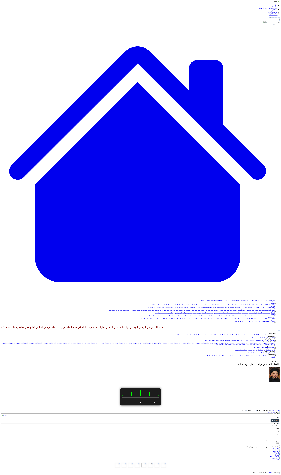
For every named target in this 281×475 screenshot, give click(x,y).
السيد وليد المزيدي (145, 315)
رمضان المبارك (225, 355)
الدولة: (277, 431)
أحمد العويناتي (244, 313)
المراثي (273, 311)
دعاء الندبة (191, 304)
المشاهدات (253, 410)
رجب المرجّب (240, 355)
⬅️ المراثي (277, 454)
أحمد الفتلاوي (233, 315)
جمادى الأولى (253, 355)
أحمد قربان (215, 313)
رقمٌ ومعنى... (145, 318)
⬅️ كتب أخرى (277, 449)
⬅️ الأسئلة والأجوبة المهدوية (273, 456)
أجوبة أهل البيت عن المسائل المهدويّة (224, 334)
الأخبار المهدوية (224, 300)
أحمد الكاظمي (227, 313)
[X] (276, 17)
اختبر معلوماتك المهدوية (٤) (227, 343)
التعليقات (243, 410)
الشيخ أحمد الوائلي (240, 310)
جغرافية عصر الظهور (166, 318)
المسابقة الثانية (263, 352)
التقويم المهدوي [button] (271, 354)
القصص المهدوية (265, 347)
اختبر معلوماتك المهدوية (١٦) (63, 343)
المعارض (208, 318)
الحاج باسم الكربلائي (183, 313)
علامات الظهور (236, 340)
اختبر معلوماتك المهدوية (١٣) (105, 343)
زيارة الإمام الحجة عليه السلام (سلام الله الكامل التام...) (210, 307)
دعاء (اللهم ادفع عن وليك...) (212, 304)
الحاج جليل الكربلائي (173, 313)
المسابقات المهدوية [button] (270, 351)
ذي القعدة (212, 355)
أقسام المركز (271, 318)
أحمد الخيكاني (258, 313)
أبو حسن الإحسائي (261, 315)
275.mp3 (5, 415)
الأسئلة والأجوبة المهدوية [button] (269, 339)
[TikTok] (271, 17)
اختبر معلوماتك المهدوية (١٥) (77, 343)
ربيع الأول (259, 355)
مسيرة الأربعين (273, 9)
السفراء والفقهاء (244, 340)
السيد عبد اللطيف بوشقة (185, 315)
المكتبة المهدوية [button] (271, 333)
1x (154, 402)
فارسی (275, 5)
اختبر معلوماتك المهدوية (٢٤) (223, 344)
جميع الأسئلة (207, 340)
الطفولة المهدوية (232, 300)
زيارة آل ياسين (193, 307)
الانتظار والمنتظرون (270, 340)
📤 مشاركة (275, 420)
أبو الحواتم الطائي (270, 315)
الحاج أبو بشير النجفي (193, 313)
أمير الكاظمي (209, 313)
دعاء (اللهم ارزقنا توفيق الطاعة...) (227, 304)
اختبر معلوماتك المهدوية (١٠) (147, 343)
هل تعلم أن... (248, 318)
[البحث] (264, 22)
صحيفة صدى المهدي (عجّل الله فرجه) (268, 8)
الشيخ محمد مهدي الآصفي (206, 310)
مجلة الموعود (274, 6)
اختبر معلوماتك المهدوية (242, 300)
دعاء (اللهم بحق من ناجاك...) (261, 304)
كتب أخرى (266, 334)
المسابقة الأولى (271, 352)
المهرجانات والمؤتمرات (216, 318)
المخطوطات (198, 334)
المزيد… (110, 310)
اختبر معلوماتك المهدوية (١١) (133, 343)
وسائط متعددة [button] (271, 336)
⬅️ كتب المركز (276, 448)
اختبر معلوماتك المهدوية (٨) (174, 343)
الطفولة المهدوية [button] (271, 345)
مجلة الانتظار (274, 10)
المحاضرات (272, 308)
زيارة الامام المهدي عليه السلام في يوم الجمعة (235, 307)
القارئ (277, 412)
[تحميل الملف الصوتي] (126, 402)
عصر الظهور (224, 340)
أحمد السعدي (251, 313)
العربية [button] (276, 1)
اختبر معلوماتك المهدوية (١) (268, 343)
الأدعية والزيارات (248, 321)
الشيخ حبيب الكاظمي (269, 310)
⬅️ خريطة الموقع (276, 458)
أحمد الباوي (272, 313)
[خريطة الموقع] (269, 17)
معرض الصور (271, 317)
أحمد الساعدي (246, 315)
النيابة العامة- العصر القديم (154, 318)
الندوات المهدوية (235, 318)
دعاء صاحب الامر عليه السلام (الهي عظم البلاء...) (177, 304)
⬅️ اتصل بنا (277, 459)
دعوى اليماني (185, 334)
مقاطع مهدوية (271, 320)
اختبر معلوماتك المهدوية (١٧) (49, 343)
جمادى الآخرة (247, 355)
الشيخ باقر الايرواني (259, 310)
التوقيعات (204, 334)
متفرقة (212, 340)
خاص (276, 441)
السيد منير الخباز (275, 410)
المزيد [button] (273, 322)
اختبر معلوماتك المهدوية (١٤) (91, 343)
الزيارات (273, 306)
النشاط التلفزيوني (226, 318)
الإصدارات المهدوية (250, 350)
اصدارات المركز (259, 350)
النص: (277, 434)
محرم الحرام (271, 355)
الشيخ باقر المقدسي (218, 310)
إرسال (277, 443)
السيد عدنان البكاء (173, 310)
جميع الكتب (179, 334)
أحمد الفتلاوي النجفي (236, 313)
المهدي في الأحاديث (237, 334)
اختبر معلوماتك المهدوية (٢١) (265, 344)
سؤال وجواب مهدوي (201, 318)
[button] (138, 299)
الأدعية (273, 303)
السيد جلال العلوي (195, 315)
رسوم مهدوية (242, 318)
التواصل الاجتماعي (273, 15)
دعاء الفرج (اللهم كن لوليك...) (158, 304)
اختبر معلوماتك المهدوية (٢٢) (251, 344)
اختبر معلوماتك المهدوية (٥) (214, 343)
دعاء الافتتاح (271, 304)
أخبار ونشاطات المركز (269, 350)
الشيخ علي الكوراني (249, 310)
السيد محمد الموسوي (164, 315)
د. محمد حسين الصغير (153, 310)
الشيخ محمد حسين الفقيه (229, 310)
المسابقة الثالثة (255, 352)
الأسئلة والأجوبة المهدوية (253, 300)
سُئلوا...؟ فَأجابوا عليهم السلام (188, 318)
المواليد (273, 314)
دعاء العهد (196, 304)
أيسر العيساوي (202, 313)
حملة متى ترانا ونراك (272, 13)
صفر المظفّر (265, 355)
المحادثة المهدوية (239, 321)
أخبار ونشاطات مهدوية (240, 350)
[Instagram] (275, 17)
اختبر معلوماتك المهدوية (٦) (201, 343)
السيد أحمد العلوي (163, 313)
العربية (275, 4)
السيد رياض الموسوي (130, 310)
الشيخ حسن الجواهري (164, 310)
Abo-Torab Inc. (270, 472)
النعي (259, 321)
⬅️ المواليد (277, 455)
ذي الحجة (207, 355)
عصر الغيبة (230, 340)
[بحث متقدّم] (266, 22)
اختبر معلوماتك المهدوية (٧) (187, 343)
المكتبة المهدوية (271, 300)
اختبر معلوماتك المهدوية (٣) (241, 343)
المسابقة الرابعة (248, 352)
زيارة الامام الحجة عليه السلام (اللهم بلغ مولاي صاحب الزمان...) (163, 307)
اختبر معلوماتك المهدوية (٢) (254, 343)
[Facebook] (279, 17)
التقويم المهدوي (206, 300)
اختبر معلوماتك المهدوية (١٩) (21, 343)
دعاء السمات (202, 304)
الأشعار (256, 321)
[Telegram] (278, 17)
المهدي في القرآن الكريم (249, 334)
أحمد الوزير (221, 313)
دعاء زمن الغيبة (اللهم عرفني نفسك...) (245, 304)
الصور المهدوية (255, 318)
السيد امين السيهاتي (205, 315)
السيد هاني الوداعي (154, 315)
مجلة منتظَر (272, 347)
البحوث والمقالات (259, 334)
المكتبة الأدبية (192, 334)
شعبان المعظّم (233, 355)
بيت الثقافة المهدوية (272, 12)
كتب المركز (272, 334)
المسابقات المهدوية (215, 300)
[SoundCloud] (272, 17)
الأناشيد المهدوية (256, 347)
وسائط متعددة (263, 300)
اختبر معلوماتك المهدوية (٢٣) (237, 344)
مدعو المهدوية (217, 340)
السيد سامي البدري (195, 310)
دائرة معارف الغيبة (176, 318)
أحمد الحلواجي (265, 313)
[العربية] (278, 330)
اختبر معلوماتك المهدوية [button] (269, 341)
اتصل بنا (201, 300)
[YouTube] (274, 17)
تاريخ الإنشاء (267, 410)
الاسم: (277, 428)
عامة (253, 321)
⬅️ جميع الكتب (276, 451)
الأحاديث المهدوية (263, 318)
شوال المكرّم (218, 355)
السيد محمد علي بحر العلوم (118, 310)
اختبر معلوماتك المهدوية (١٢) (119, 343)
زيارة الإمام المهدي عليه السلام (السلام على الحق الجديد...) (260, 307)
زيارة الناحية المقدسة (184, 307)
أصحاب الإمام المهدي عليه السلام (257, 340)
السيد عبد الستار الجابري (142, 310)
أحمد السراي (239, 315)
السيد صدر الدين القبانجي (184, 310)
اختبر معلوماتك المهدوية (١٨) (35, 343)
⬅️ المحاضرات (276, 452)
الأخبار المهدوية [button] (271, 348)
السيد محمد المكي (174, 315)
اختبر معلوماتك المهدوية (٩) (160, 343)
